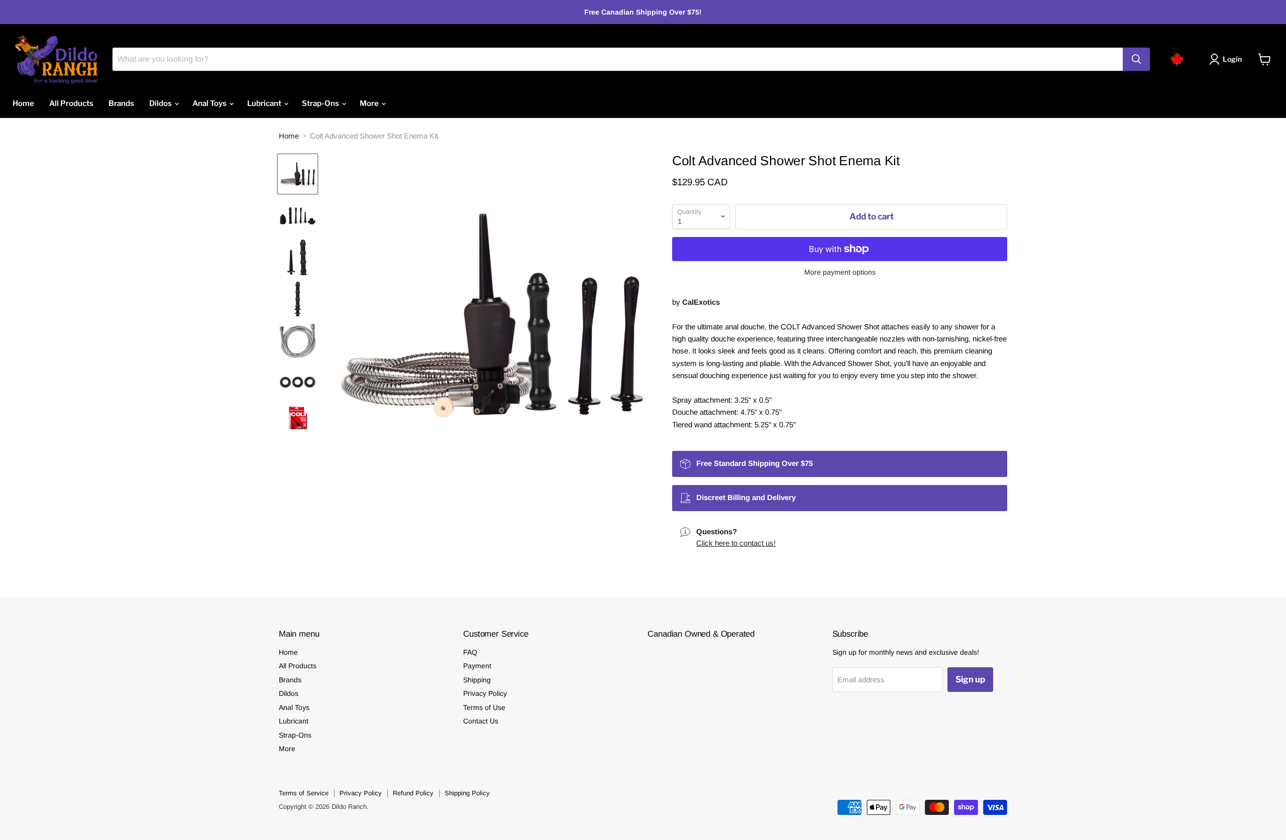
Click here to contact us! (736, 543)
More (370, 103)
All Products (71, 103)
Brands (121, 103)
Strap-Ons (321, 103)
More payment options (840, 272)
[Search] (1136, 59)
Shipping (477, 680)
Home (23, 103)
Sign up (970, 679)
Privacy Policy (485, 693)
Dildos (161, 103)
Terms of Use (484, 707)
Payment (477, 666)
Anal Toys (210, 103)
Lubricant (265, 103)
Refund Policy (413, 793)
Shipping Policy (467, 793)
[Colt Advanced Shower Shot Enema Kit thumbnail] (297, 174)
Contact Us (480, 721)
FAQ (470, 652)
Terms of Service (304, 793)
